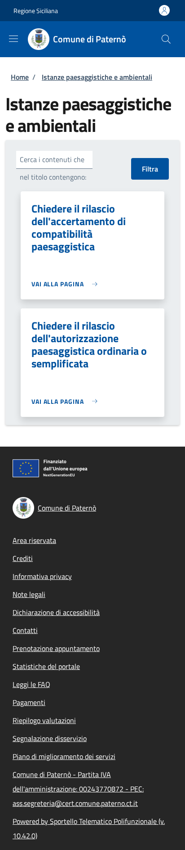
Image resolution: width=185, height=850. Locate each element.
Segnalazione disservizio (50, 738)
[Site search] (166, 39)
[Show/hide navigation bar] (13, 39)
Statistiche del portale (46, 666)
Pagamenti (29, 702)
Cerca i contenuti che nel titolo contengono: (53, 168)
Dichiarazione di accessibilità (56, 612)
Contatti (25, 630)
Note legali (29, 594)
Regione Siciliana (35, 10)
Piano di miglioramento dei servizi (64, 756)
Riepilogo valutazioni (44, 720)
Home (20, 77)
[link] (66, 284)
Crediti (23, 558)
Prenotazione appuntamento (56, 648)
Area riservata (34, 540)
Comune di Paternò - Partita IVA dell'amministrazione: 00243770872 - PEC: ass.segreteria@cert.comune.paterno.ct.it (78, 789)
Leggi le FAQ (31, 684)
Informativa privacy (42, 576)
